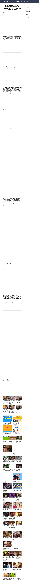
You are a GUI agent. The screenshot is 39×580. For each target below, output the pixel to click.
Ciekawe (21, 1)
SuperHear (5, 1)
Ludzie (27, 1)
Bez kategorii (27, 7)
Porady (25, 1)
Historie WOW (28, 11)
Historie (27, 10)
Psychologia (17, 1)
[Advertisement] (12, 29)
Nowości (31, 1)
